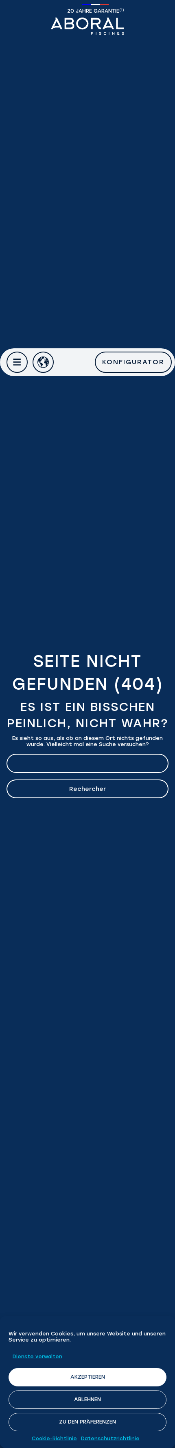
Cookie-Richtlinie (54, 1438)
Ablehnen (87, 1399)
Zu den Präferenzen (87, 1422)
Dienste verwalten (37, 1356)
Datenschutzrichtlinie (110, 1438)
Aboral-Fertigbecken (87, 26)
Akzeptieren (87, 1377)
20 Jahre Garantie (95, 10)
